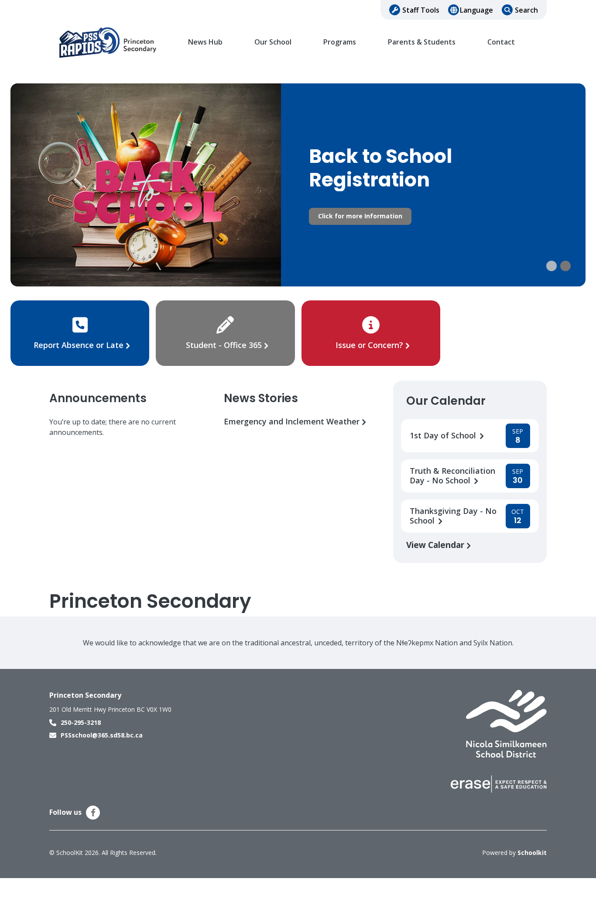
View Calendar (436, 545)
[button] (551, 266)
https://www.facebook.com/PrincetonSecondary (93, 813)
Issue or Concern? (369, 345)
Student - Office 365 (224, 345)
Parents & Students (422, 42)
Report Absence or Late (80, 345)
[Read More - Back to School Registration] (298, 184)
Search (526, 10)
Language (476, 10)
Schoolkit (532, 852)
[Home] (108, 42)
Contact (501, 42)
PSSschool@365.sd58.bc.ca (102, 735)
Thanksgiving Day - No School (453, 516)
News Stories (261, 398)
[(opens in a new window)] (506, 723)
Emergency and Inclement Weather (293, 422)
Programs (339, 42)
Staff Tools (420, 10)
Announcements (98, 398)
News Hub (205, 42)
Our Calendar (446, 401)
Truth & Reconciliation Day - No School (452, 476)
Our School (272, 42)
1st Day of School (444, 436)
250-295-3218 (81, 722)
